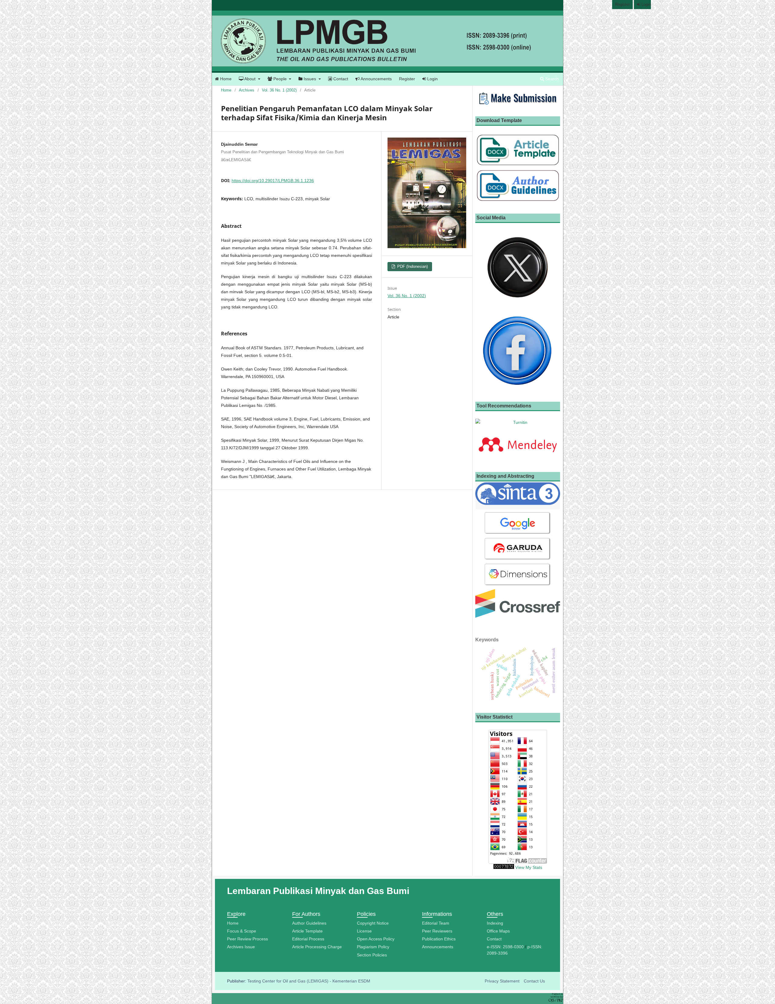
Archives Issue (241, 946)
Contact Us (534, 981)
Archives (246, 90)
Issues (309, 78)
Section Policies (372, 954)
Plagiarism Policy (373, 946)
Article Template (307, 931)
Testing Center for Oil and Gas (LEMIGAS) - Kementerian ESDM (308, 981)
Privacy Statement (502, 981)
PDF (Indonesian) (412, 266)
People (280, 78)
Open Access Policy (375, 938)
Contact (340, 78)
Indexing (495, 923)
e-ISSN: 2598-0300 (505, 946)
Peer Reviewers (437, 931)
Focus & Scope (241, 931)
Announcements (376, 78)
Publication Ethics (439, 938)
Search (551, 78)
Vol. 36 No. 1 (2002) (279, 90)
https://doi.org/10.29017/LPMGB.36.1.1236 (273, 180)
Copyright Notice (373, 923)
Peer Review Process (247, 938)
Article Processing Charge (317, 946)
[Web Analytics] (503, 867)
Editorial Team (435, 923)
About (250, 78)
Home (225, 78)
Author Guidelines (309, 923)
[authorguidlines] (517, 200)
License (364, 931)
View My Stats (528, 867)
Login (432, 78)
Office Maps (498, 931)
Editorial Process (308, 938)
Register (407, 78)
